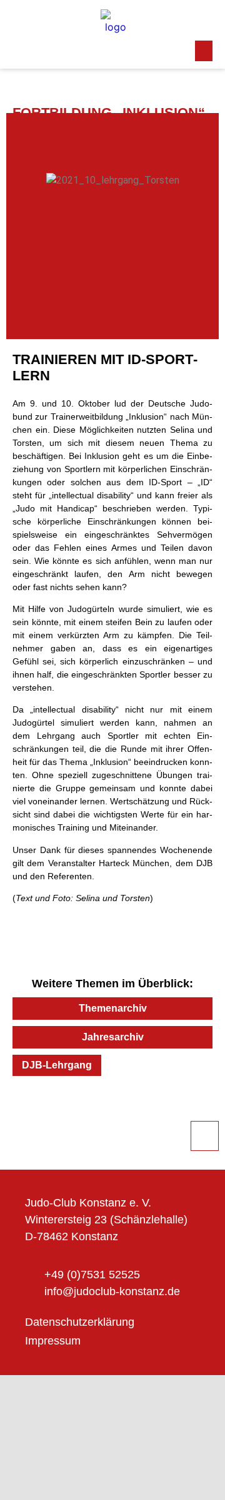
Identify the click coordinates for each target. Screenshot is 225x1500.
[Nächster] (162, 1110)
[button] (203, 51)
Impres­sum (53, 1341)
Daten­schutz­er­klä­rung (79, 1322)
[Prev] (62, 1110)
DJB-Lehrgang (57, 1065)
